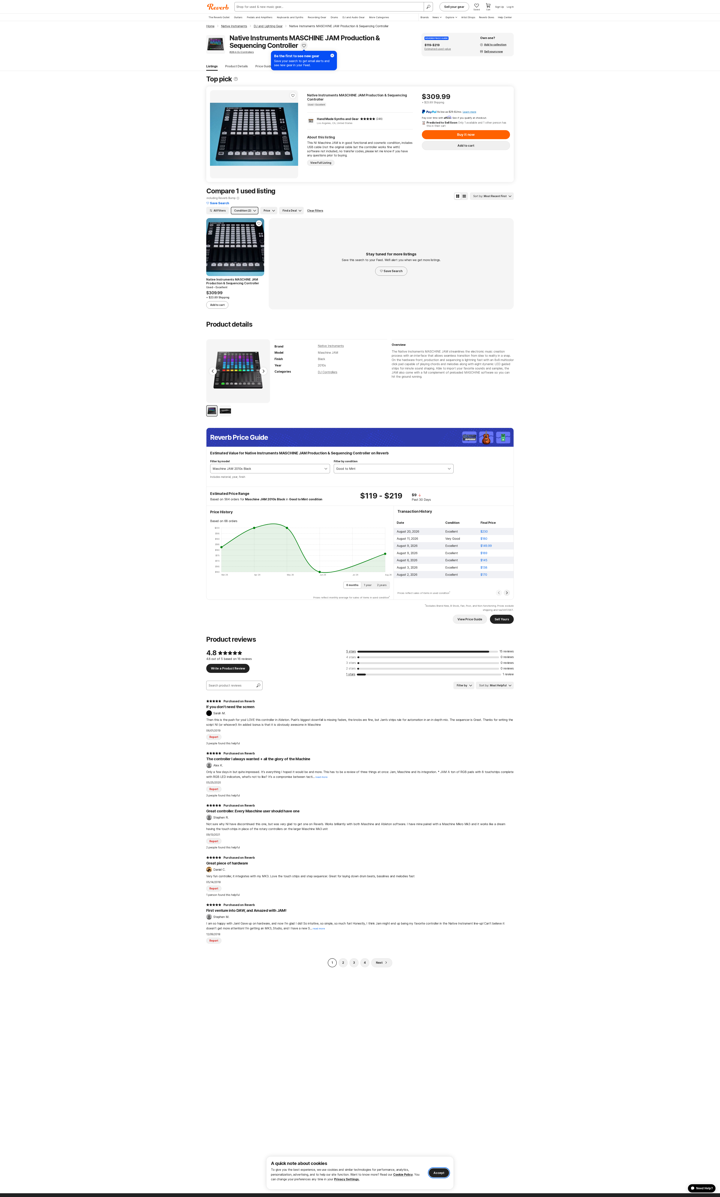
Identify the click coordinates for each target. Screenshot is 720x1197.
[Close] (332, 55)
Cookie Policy (403, 1174)
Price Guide (263, 66)
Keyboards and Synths (290, 17)
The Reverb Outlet (219, 17)
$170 (484, 574)
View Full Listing (320, 162)
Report (213, 736)
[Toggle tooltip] (235, 79)
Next (379, 962)
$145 (484, 560)
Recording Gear (317, 17)
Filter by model (220, 461)
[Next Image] (263, 371)
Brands (425, 17)
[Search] (428, 6)
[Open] (326, 468)
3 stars (351, 663)
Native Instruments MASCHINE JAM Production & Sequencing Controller (357, 97)
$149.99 (486, 546)
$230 (484, 531)
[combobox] (266, 468)
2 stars (351, 668)
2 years (382, 585)
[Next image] (293, 134)
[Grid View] (458, 196)
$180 (484, 538)
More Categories (379, 17)
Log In (510, 6)
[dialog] (360, 1172)
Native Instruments (331, 346)
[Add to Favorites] (304, 45)
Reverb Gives (486, 17)
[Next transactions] (507, 593)
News (436, 17)
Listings (212, 66)
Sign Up (499, 6)
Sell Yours (502, 619)
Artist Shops (468, 17)
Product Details (236, 66)
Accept (439, 1173)
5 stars (351, 651)
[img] (367, 118)
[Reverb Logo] (218, 7)
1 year (368, 585)
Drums (334, 17)
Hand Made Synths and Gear (338, 119)
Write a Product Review (228, 668)
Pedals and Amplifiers (259, 17)
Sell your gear (454, 7)
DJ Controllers (327, 372)
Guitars (238, 17)
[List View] (464, 196)
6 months (352, 585)
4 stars (351, 657)
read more (321, 777)
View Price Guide (470, 619)
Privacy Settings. (346, 1179)
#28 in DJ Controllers (242, 51)
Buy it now (466, 134)
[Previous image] (215, 134)
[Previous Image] (213, 371)
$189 (484, 553)
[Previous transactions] (499, 593)
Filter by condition (346, 461)
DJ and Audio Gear (354, 17)
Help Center (505, 17)
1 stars (350, 674)
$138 (484, 567)
